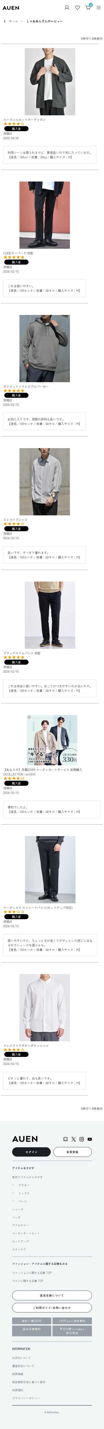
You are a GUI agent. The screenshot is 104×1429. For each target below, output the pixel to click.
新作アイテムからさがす (27, 1177)
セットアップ (20, 1241)
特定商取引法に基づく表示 (28, 1382)
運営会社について (23, 1366)
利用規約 (17, 1390)
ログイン (31, 1152)
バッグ (16, 1217)
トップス (24, 1193)
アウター (24, 1185)
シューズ (17, 1209)
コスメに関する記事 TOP (27, 1281)
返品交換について (52, 1295)
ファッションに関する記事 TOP (31, 1273)
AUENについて (21, 1358)
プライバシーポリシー (26, 1398)
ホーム (13, 21)
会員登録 (72, 1152)
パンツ (22, 1201)
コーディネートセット (26, 1233)
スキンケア (19, 1249)
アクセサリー (20, 1225)
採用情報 (17, 1374)
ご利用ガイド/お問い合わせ (52, 1308)
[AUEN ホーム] (11, 7)
